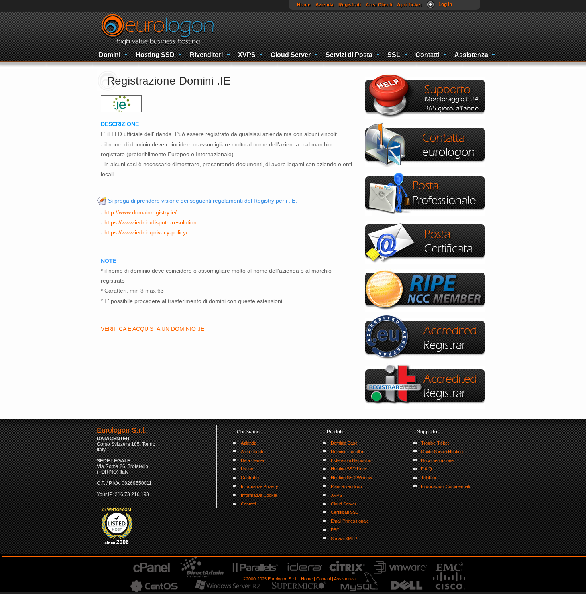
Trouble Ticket (435, 443)
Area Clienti (379, 5)
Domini (109, 54)
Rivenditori (206, 54)
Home (304, 5)
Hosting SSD (155, 54)
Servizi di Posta (349, 54)
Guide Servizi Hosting (442, 451)
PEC (335, 529)
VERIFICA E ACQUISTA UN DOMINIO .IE (152, 329)
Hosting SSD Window (351, 477)
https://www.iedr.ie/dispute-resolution (150, 222)
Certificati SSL (344, 512)
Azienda (324, 5)
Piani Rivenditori (346, 486)
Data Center (252, 460)
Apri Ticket (409, 5)
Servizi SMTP (344, 538)
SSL (393, 54)
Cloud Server (291, 54)
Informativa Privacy (259, 486)
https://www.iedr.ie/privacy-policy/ (145, 232)
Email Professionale (350, 521)
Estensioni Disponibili (351, 460)
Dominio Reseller (347, 451)
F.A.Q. (427, 468)
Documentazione (437, 460)
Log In (445, 4)
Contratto (250, 477)
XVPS (247, 54)
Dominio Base (344, 443)
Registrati (349, 5)
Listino (247, 468)
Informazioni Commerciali (445, 486)
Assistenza (471, 54)
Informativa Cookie (259, 495)
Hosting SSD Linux (349, 468)
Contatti (427, 54)
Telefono (429, 477)
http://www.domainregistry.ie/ (140, 212)
